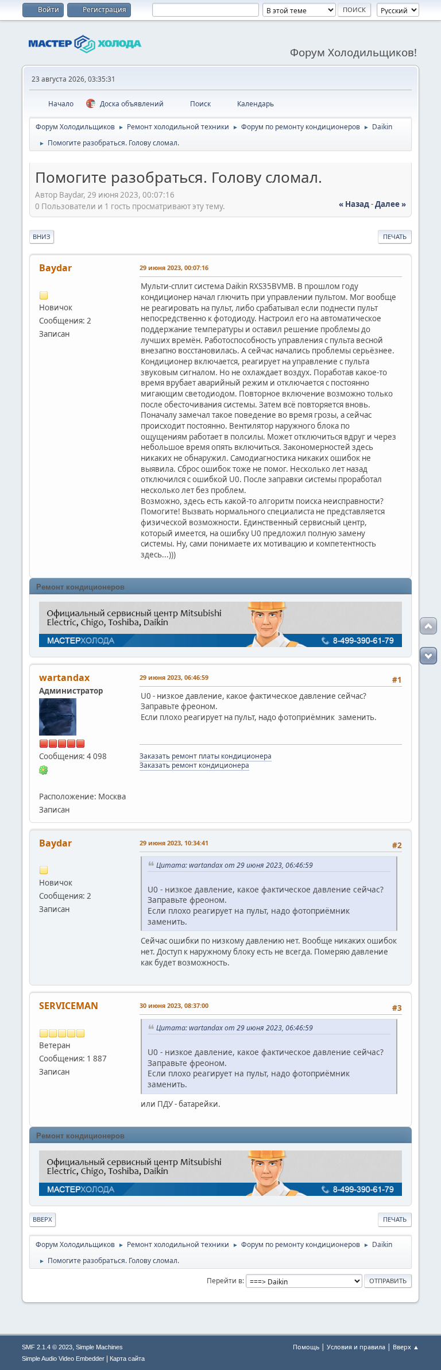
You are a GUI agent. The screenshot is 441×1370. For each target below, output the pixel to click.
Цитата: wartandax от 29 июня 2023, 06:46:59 (234, 865)
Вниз (42, 236)
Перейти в (224, 1281)
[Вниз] (428, 655)
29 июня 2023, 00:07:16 (174, 267)
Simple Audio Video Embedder (63, 1358)
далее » (390, 204)
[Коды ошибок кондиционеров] (43, 783)
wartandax (64, 677)
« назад (354, 204)
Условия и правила (356, 1346)
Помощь (306, 1346)
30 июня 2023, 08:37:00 (174, 1005)
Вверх (42, 1219)
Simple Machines (99, 1347)
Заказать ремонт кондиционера (194, 765)
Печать (395, 236)
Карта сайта (127, 1358)
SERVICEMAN (68, 1005)
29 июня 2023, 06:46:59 (174, 677)
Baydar (55, 267)
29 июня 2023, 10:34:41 (174, 842)
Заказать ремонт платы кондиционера (206, 756)
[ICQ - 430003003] (43, 769)
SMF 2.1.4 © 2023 (47, 1347)
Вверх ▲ (406, 1346)
